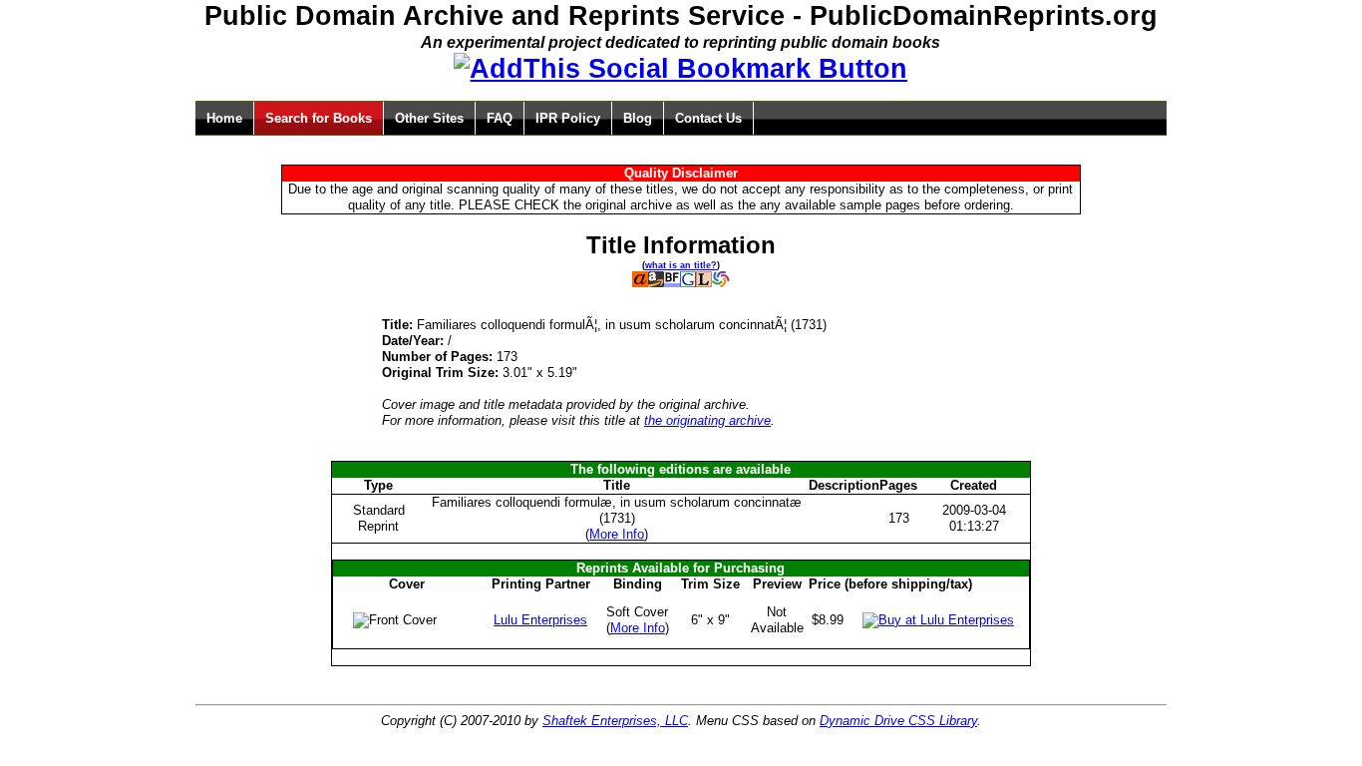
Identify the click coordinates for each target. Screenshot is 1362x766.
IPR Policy (567, 118)
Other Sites (429, 118)
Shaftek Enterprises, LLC (615, 720)
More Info (616, 534)
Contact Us (708, 118)
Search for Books (318, 118)
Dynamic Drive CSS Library (898, 720)
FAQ (499, 118)
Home (224, 118)
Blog (637, 118)
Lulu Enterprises (540, 619)
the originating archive (707, 420)
